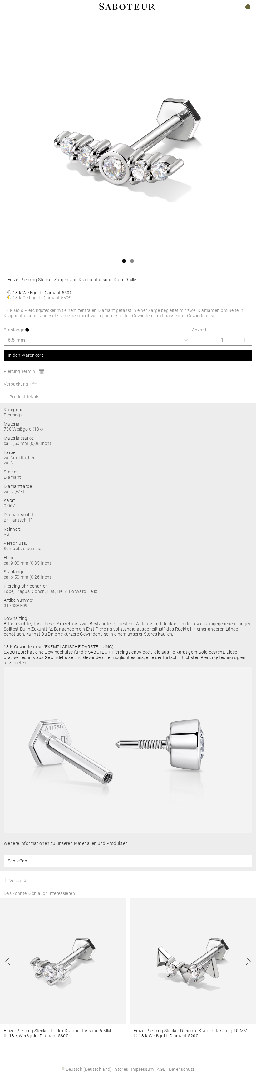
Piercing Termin (19, 371)
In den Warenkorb (26, 355)
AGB (161, 1069)
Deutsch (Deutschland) (89, 1069)
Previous (8, 961)
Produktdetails (24, 396)
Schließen (17, 860)
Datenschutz (182, 1069)
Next (248, 961)
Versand (17, 880)
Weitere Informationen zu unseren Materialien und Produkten (66, 843)
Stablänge (14, 329)
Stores (121, 1069)
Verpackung (16, 383)
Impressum (142, 1069)
